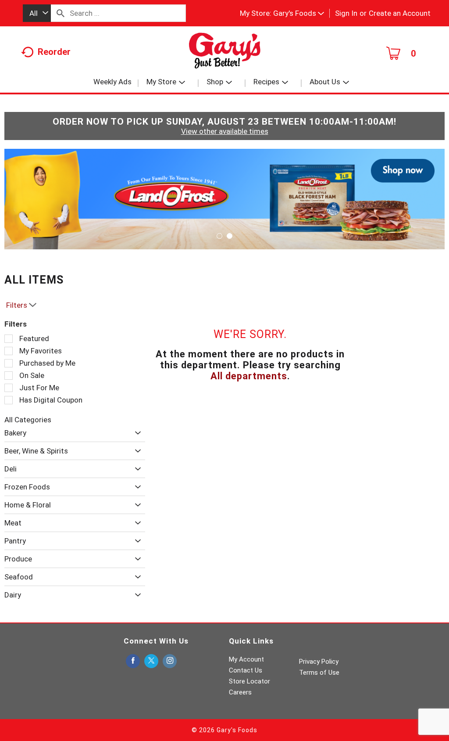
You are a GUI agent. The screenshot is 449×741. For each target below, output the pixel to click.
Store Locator (249, 681)
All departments (248, 375)
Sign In (346, 13)
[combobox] (37, 13)
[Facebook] (133, 661)
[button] (298, 13)
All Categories (27, 419)
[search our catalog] (60, 13)
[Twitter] (151, 661)
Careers (240, 692)
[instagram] (170, 661)
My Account (246, 659)
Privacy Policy (319, 661)
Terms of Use (319, 672)
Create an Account (400, 13)
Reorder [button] (54, 52)
